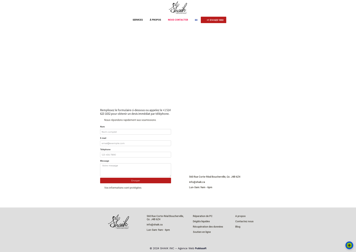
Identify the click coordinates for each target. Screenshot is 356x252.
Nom (102, 126)
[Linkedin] (124, 235)
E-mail (103, 138)
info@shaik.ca (197, 182)
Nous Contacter (178, 19)
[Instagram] (113, 235)
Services (138, 19)
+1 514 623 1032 (215, 20)
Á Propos (155, 19)
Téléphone (105, 149)
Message (104, 161)
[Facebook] (119, 235)
